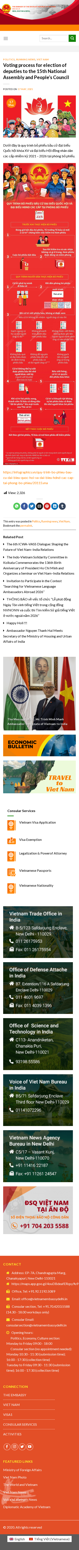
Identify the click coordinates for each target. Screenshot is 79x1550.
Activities (12, 1434)
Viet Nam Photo (15, 1477)
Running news (26, 59)
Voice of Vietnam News (20, 1499)
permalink (26, 525)
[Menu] (5, 38)
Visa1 (7, 1414)
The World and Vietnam (20, 1484)
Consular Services (20, 1424)
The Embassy (14, 1395)
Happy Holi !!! (17, 623)
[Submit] (72, 38)
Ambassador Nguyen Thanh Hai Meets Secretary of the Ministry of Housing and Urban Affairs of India (37, 635)
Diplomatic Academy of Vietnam (26, 1507)
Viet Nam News (14, 1492)
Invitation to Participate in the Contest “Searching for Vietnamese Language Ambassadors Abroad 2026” (32, 586)
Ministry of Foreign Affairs (22, 1470)
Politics (9, 59)
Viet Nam (43, 59)
